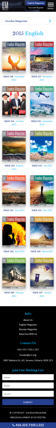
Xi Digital (40, 417)
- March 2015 (42, 251)
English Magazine (36, 3)
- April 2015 (14, 251)
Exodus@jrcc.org (28, 355)
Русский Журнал (35, 7)
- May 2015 (42, 210)
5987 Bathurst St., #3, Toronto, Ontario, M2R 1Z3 (28, 360)
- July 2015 (42, 165)
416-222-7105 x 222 (29, 425)
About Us (28, 320)
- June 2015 (13, 210)
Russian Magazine (28, 329)
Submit (28, 402)
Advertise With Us (28, 334)
